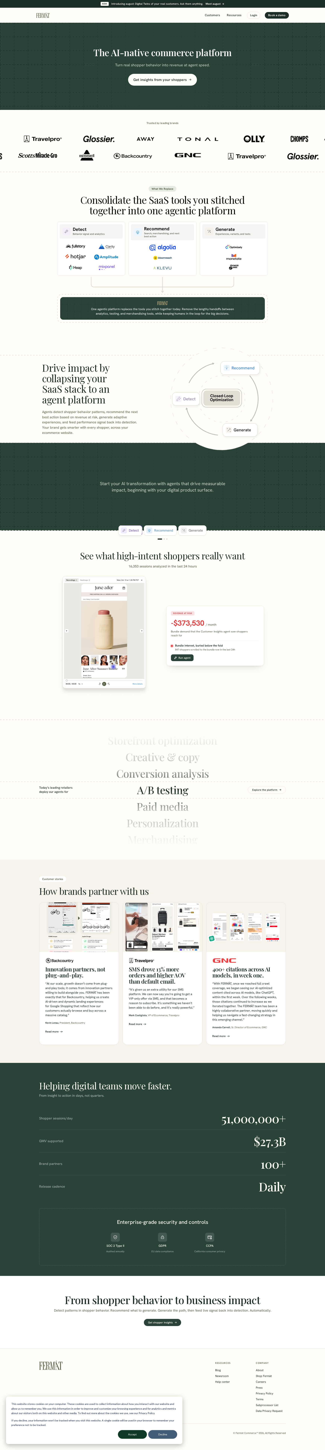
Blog (218, 1370)
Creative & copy (162, 740)
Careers (261, 1382)
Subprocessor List (267, 1405)
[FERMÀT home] (43, 15)
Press (259, 1388)
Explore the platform (264, 789)
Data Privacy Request (269, 1411)
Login (253, 15)
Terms (259, 1399)
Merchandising (162, 823)
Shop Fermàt (264, 1376)
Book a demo (277, 15)
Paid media (162, 790)
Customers (212, 15)
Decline (162, 1434)
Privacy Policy (264, 1393)
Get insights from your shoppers (160, 79)
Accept (132, 1434)
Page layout (162, 839)
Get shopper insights (160, 1322)
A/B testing (162, 773)
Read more (52, 1031)
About (259, 1370)
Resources (234, 15)
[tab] (130, 530)
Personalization (163, 806)
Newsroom (222, 1376)
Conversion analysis (162, 757)
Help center (222, 1382)
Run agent (184, 657)
